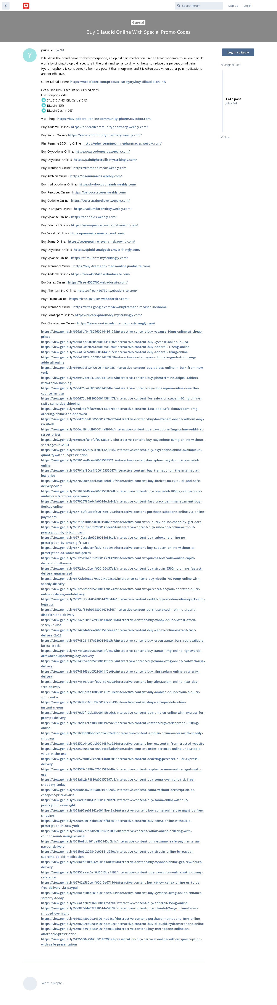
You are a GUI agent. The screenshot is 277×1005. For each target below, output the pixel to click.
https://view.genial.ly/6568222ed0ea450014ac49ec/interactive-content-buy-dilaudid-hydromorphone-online (122, 924)
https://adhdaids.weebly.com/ (93, 217)
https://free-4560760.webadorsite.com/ (97, 282)
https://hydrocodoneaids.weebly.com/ (107, 184)
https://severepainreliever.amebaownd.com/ (104, 225)
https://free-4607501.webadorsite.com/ (107, 290)
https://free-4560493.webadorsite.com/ (100, 274)
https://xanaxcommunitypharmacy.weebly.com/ (105, 135)
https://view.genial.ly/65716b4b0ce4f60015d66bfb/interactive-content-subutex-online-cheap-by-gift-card (121, 522)
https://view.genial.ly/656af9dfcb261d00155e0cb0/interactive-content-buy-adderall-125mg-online (115, 347)
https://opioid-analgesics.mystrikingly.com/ (107, 250)
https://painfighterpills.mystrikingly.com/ (105, 160)
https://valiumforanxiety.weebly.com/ (103, 209)
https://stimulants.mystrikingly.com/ (99, 258)
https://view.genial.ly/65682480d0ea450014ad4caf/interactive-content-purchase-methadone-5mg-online (120, 918)
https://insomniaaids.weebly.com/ (96, 176)
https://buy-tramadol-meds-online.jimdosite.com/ (111, 266)
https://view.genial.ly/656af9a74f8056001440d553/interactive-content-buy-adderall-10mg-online (114, 352)
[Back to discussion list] (6, 6)
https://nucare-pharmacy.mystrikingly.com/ (108, 315)
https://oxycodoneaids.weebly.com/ (103, 151)
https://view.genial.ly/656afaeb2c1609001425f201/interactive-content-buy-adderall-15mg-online (114, 903)
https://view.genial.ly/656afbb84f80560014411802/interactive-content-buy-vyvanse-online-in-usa (114, 342)
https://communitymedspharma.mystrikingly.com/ (116, 323)
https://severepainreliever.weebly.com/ (100, 200)
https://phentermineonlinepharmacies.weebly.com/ (122, 143)
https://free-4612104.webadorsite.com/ (99, 299)
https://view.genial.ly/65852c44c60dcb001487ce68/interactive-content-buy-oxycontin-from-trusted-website (122, 743)
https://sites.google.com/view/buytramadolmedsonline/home (120, 307)
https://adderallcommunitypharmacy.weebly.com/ (109, 127)
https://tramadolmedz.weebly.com (99, 168)
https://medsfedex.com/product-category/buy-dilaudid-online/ (118, 82)
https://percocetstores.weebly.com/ (99, 192)
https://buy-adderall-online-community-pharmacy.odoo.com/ (104, 119)
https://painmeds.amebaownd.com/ (97, 233)
